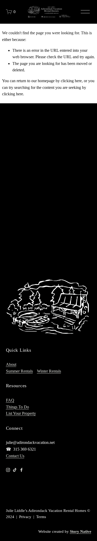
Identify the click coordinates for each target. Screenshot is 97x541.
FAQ (10, 400)
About (11, 364)
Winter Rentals (49, 371)
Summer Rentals (19, 371)
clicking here (71, 81)
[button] (16, 134)
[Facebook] (21, 470)
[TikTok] (15, 470)
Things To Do (17, 407)
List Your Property (21, 413)
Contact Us (15, 456)
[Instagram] (8, 470)
